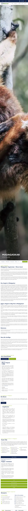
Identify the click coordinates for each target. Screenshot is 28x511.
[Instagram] (21, 1)
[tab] (5, 359)
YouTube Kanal (6, 385)
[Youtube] (23, 1)
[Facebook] (19, 1)
